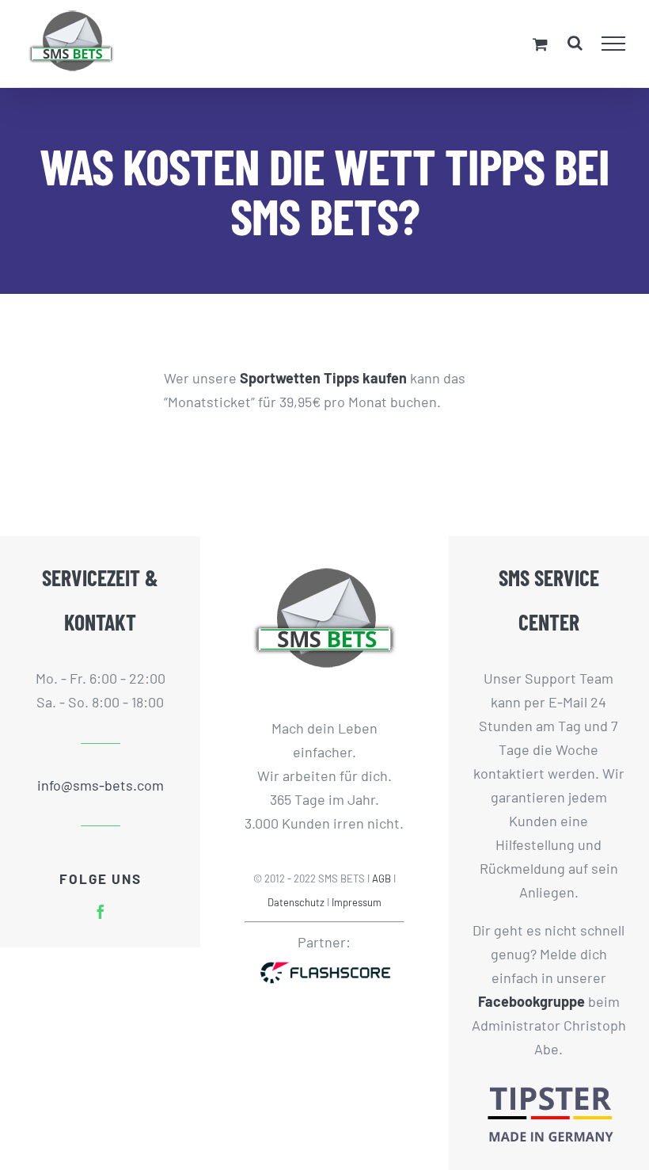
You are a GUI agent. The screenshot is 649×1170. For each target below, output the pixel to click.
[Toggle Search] (575, 43)
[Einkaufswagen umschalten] (540, 44)
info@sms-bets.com (100, 785)
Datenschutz (296, 902)
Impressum (356, 902)
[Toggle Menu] (614, 43)
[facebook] (100, 912)
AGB (381, 878)
